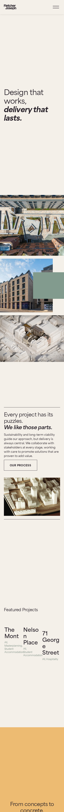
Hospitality (52, 659)
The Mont (11, 632)
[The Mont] (13, 621)
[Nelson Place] (32, 621)
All (5, 642)
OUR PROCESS (20, 465)
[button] (54, 615)
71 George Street (50, 642)
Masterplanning (13, 645)
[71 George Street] (51, 623)
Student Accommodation (14, 650)
